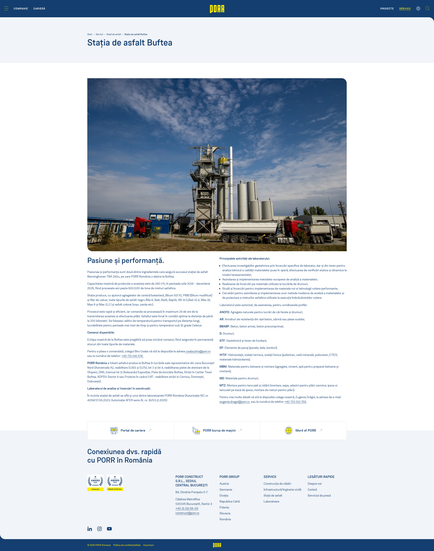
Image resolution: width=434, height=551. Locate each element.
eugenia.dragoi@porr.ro (235, 402)
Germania (226, 489)
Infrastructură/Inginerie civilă (282, 489)
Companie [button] (21, 8)
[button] (6, 8)
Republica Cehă (230, 501)
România (225, 519)
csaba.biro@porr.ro (198, 351)
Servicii (99, 34)
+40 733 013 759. (295, 402)
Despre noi (315, 484)
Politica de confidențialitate (127, 545)
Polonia (224, 507)
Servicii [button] (405, 8)
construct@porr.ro (187, 513)
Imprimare (148, 545)
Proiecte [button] (387, 8)
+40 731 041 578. (132, 356)
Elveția (224, 495)
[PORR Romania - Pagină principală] (217, 9)
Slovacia (225, 513)
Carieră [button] (39, 8)
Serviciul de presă (319, 495)
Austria (224, 484)
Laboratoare (271, 501)
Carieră (312, 489)
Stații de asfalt (113, 34)
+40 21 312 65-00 (186, 508)
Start (89, 34)
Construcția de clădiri (277, 484)
